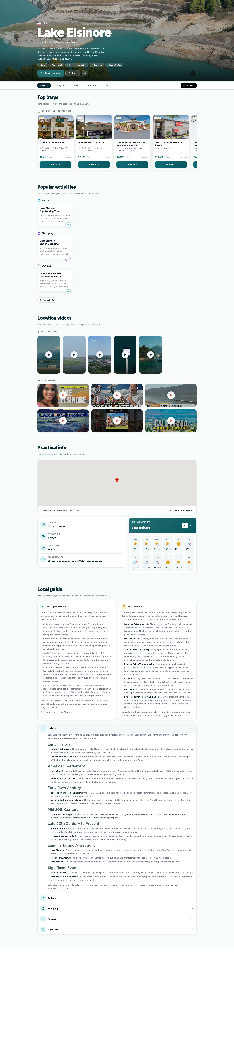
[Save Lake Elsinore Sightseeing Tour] (68, 225)
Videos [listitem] (77, 85)
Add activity (48, 300)
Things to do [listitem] (61, 85)
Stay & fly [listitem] (44, 85)
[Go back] (40, 6)
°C (185, 525)
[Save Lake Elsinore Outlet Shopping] (68, 258)
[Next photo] (228, 40)
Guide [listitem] (105, 85)
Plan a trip (189, 85)
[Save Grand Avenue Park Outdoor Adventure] (68, 290)
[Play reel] (48, 355)
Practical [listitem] (92, 85)
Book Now (55, 164)
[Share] (85, 73)
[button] (55, 142)
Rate (74, 73)
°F (190, 525)
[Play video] (63, 395)
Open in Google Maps (182, 510)
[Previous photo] (6, 40)
